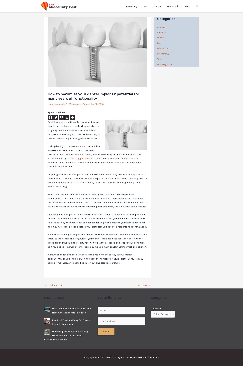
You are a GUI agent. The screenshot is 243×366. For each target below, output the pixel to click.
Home (160, 37)
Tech (187, 6)
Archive (161, 26)
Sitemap (154, 357)
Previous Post (53, 285)
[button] (197, 6)
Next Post (144, 285)
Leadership (173, 6)
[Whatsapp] (66, 117)
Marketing (131, 6)
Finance (157, 6)
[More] (72, 117)
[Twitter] (55, 117)
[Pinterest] (61, 117)
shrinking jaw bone (79, 158)
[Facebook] (50, 117)
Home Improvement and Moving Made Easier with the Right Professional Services (66, 335)
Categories (157, 308)
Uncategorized (56, 104)
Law (145, 6)
